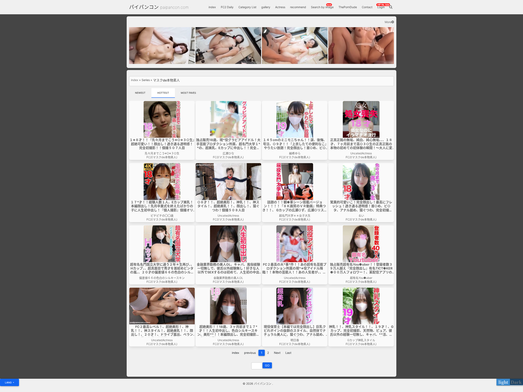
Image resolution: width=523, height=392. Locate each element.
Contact (367, 7)
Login (381, 7)
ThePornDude (348, 7)
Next (277, 352)
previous (250, 352)
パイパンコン (144, 7)
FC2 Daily (227, 7)
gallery (265, 7)
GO (267, 365)
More (388, 22)
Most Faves (188, 92)
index (212, 7)
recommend (298, 7)
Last (288, 352)
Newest (140, 92)
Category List (247, 7)
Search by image (322, 7)
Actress (280, 7)
